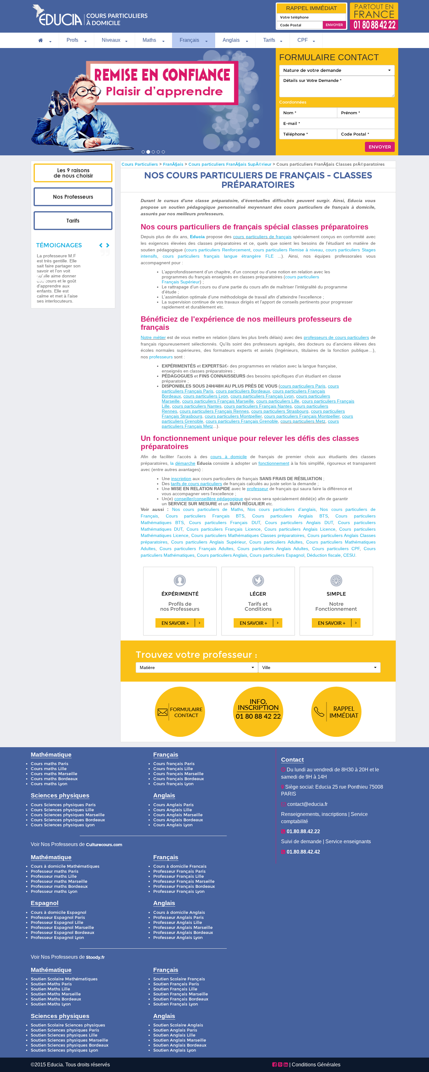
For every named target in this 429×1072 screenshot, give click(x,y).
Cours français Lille (173, 768)
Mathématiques (179, 555)
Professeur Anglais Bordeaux (183, 932)
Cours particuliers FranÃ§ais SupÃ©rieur (230, 164)
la (172, 463)
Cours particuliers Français (220, 522)
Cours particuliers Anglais (294, 522)
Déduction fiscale (324, 555)
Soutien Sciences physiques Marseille (69, 1040)
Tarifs (269, 40)
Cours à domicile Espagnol (58, 912)
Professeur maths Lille (54, 876)
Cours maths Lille (49, 768)
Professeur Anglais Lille (177, 922)
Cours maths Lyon (49, 783)
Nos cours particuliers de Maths (207, 509)
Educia (197, 236)
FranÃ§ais (173, 164)
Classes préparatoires (282, 535)
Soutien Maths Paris (51, 984)
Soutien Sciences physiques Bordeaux (69, 1045)
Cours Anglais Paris (173, 804)
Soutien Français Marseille (180, 994)
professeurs (161, 356)
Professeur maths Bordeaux (59, 886)
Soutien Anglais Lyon (174, 1050)
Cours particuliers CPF (336, 548)
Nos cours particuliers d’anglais (281, 509)
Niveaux (111, 40)
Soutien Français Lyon (175, 1004)
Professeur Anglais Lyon (178, 937)
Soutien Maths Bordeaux (56, 999)
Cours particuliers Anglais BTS (290, 515)
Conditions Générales (316, 1064)
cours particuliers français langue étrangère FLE (218, 256)
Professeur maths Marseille (59, 881)
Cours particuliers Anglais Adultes (272, 548)
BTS (179, 522)
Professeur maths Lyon (54, 891)
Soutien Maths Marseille (56, 994)
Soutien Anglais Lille (174, 1035)
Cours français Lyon (173, 783)
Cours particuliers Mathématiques (225, 535)
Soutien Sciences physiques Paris (65, 1030)
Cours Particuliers (140, 164)
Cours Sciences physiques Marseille (68, 814)
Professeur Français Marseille (184, 881)
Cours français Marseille (178, 773)
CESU (349, 555)
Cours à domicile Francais (180, 866)
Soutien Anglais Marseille (179, 1040)
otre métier (155, 337)
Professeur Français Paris (179, 871)
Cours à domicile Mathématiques (65, 866)
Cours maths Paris (49, 763)
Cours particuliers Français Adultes (196, 548)
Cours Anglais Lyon (173, 825)
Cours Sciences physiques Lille (62, 809)
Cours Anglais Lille (172, 809)
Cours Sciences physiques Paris (63, 804)
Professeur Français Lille (178, 876)
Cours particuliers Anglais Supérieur (208, 541)
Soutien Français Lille (175, 989)
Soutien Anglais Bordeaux (179, 1045)
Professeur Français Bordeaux (184, 886)
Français (190, 40)
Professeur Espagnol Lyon (57, 937)
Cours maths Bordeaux (54, 778)
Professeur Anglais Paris (178, 917)
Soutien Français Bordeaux (180, 999)
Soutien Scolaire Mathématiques (64, 979)
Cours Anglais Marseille (178, 814)
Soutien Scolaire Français (179, 979)
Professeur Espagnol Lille (57, 922)
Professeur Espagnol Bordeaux (62, 932)
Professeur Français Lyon (178, 891)
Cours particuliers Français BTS (205, 515)
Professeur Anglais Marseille (183, 927)
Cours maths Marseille (54, 773)
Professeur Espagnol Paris (58, 917)
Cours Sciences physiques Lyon (63, 825)
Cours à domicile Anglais (179, 912)
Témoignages (59, 245)
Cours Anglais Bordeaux (178, 819)
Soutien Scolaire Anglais (178, 1025)
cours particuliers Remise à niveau (288, 249)
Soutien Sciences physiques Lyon (64, 1050)
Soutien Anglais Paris (175, 1030)
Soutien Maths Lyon (51, 1004)
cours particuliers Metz (302, 421)
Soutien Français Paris (176, 984)
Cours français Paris (174, 763)
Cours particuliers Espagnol (277, 555)
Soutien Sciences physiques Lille (64, 1035)
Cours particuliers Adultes (275, 541)
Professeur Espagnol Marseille (62, 927)
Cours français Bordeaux (178, 778)
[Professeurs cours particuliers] (73, 196)
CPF (302, 40)
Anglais (232, 40)
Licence (253, 529)
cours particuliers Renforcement (218, 249)
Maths (150, 40)
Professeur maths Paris (55, 871)
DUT (256, 522)
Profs (73, 40)
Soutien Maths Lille (50, 989)
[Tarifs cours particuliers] (73, 220)
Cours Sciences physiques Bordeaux (68, 819)
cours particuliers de (254, 236)
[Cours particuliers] (73, 172)
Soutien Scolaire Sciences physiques (68, 1025)
